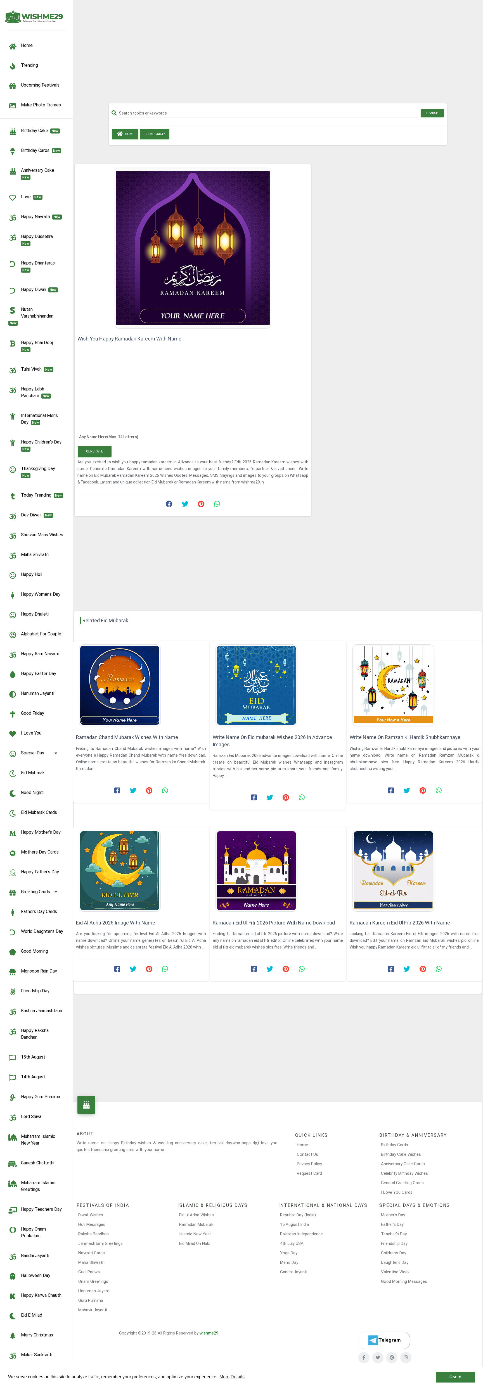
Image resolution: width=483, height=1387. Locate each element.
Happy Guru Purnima (40, 1096)
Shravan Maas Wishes (42, 534)
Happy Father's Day (40, 871)
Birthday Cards (394, 1144)
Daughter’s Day (394, 1262)
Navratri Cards (91, 1252)
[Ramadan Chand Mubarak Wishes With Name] (141, 685)
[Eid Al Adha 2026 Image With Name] (141, 870)
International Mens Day (39, 419)
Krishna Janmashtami (41, 1010)
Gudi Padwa (89, 1271)
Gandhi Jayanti (35, 1255)
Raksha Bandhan (93, 1233)
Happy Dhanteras (39, 266)
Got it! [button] (455, 1377)
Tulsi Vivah (36, 369)
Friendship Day (35, 990)
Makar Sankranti (36, 1354)
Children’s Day (393, 1252)
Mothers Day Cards (40, 852)
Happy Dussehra (38, 240)
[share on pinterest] (201, 505)
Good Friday (32, 713)
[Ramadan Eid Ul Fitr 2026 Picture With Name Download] (277, 870)
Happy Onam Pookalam (33, 1232)
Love (31, 196)
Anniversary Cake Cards (403, 1163)
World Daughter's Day (42, 931)
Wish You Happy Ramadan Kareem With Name (129, 339)
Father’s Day (392, 1224)
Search (432, 113)
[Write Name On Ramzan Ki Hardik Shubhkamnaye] (414, 685)
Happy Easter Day (38, 673)
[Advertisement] (278, 54)
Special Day (32, 753)
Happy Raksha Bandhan (35, 1034)
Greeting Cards (35, 891)
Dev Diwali (36, 515)
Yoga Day (288, 1252)
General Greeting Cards (402, 1182)
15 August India (294, 1224)
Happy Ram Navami (40, 653)
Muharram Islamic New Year (38, 1140)
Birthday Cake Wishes (401, 1154)
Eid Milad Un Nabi (194, 1243)
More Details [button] (232, 1376)
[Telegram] (384, 1340)
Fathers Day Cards (39, 911)
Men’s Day (289, 1262)
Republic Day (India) (298, 1214)
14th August (33, 1076)
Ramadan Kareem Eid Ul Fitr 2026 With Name (400, 923)
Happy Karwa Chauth (41, 1295)
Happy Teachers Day (41, 1209)
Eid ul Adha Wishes (196, 1214)
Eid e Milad (31, 1315)
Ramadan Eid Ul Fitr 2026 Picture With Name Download (274, 923)
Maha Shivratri (35, 554)
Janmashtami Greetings (100, 1243)
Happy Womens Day (40, 594)
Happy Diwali (38, 289)
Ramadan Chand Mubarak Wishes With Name (127, 737)
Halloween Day (35, 1275)
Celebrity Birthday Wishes (404, 1173)
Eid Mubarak (33, 772)
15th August (33, 1057)
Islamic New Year (195, 1233)
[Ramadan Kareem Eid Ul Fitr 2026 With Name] (414, 870)
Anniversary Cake (38, 173)
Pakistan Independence (301, 1233)
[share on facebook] (169, 505)
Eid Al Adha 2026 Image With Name (115, 923)
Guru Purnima (90, 1300)
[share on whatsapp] (217, 505)
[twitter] (377, 1357)
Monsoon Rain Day (39, 971)
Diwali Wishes (90, 1214)
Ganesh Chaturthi (37, 1163)
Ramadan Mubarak (196, 1224)
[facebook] (364, 1357)
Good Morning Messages (404, 1281)
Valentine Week (395, 1271)
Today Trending (41, 495)
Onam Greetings (93, 1281)
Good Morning (34, 951)
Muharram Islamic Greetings (38, 1186)
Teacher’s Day (394, 1233)
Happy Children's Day (42, 445)
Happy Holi (31, 574)
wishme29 (209, 1333)
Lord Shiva (31, 1116)
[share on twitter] (185, 505)
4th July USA (292, 1243)
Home (129, 134)
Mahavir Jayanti (92, 1309)
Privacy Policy (309, 1163)
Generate (94, 451)
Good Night (32, 792)
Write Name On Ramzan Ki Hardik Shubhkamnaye (405, 737)
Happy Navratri (40, 216)
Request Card (309, 1173)
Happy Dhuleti (35, 614)
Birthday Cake (39, 130)
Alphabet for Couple (41, 634)
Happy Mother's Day (41, 832)
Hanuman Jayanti (37, 693)
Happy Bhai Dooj (38, 346)
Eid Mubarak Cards (39, 812)
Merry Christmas (37, 1335)
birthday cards (40, 150)
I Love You (31, 733)
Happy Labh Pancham (35, 392)
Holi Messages (91, 1224)
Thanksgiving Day (39, 472)
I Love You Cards (397, 1192)
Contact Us (307, 1154)
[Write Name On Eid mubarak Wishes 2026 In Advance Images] (277, 685)
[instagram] (405, 1357)
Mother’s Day (393, 1214)
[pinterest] (391, 1357)
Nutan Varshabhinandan (33, 316)
